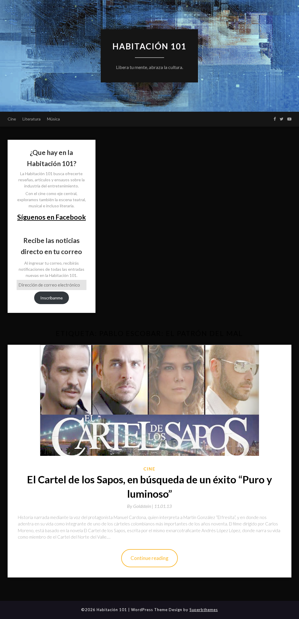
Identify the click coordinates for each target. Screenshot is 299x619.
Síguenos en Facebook (51, 217)
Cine (12, 118)
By (140, 506)
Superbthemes (204, 609)
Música (53, 118)
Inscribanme (51, 297)
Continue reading (149, 558)
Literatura (31, 118)
